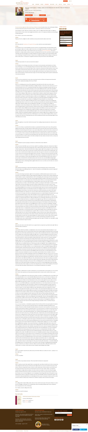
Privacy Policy (26, 430)
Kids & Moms (52, 4)
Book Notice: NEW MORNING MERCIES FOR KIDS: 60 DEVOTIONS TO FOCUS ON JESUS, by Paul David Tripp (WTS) (24, 415)
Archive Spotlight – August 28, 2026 (21, 423)
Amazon (42, 15)
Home (33, 4)
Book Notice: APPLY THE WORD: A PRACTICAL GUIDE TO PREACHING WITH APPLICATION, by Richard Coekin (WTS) (23, 420)
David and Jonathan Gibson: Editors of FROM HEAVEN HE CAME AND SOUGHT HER (42, 418)
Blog (56, 4)
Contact (68, 4)
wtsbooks (29, 15)
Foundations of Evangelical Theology (29, 44)
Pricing (64, 4)
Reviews (42, 4)
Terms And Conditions (19, 430)
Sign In (70, 1)
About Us (60, 4)
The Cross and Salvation (46, 50)
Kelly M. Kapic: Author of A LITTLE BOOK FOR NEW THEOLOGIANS (43, 415)
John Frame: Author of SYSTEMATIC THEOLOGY (43, 411)
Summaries (37, 4)
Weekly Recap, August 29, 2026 (20, 411)
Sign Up (65, 1)
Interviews (47, 4)
